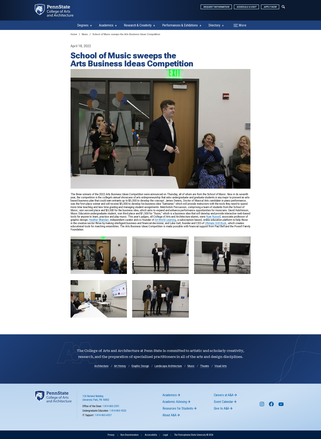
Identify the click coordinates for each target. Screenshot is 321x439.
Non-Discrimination (130, 434)
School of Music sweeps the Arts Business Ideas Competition (126, 34)
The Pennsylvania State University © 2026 (193, 434)
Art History (120, 366)
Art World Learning (165, 219)
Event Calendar (223, 402)
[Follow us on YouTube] (281, 405)
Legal (165, 434)
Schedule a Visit (246, 7)
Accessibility (151, 434)
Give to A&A (221, 408)
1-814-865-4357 (103, 415)
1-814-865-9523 (117, 410)
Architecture (101, 366)
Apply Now (270, 7)
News (85, 34)
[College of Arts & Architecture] (57, 10)
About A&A (169, 415)
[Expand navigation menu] (283, 6)
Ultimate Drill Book (216, 223)
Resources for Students (178, 408)
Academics (106, 25)
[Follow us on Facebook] (272, 405)
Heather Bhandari (99, 219)
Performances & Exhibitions (180, 25)
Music (190, 366)
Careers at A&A (223, 395)
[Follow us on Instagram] (262, 405)
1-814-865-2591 (110, 406)
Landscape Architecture (168, 366)
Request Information (216, 7)
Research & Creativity (137, 25)
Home (74, 34)
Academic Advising (175, 402)
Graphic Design (140, 366)
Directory (214, 25)
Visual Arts (221, 366)
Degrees (82, 25)
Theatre (204, 366)
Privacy (111, 434)
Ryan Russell (213, 216)
